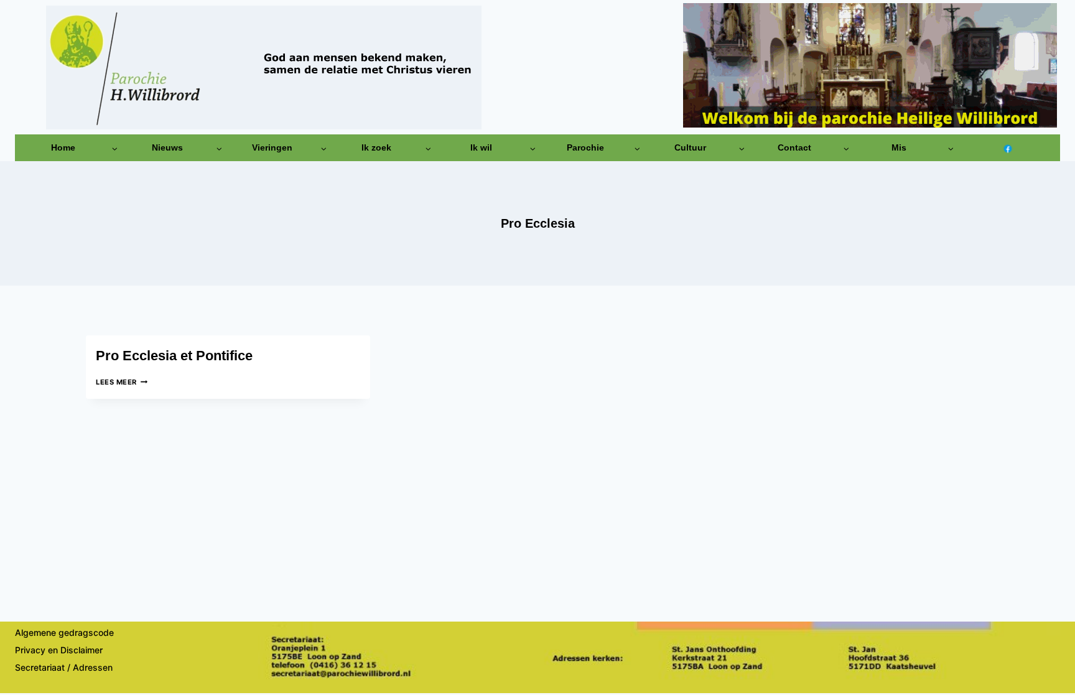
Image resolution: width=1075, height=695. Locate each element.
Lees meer (121, 382)
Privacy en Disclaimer (59, 650)
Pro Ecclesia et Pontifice (174, 355)
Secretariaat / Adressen (64, 667)
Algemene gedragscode (64, 632)
